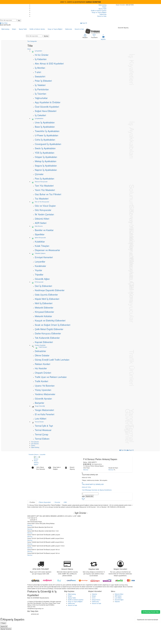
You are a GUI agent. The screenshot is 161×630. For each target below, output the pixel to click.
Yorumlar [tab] (57, 502)
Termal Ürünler (39, 422)
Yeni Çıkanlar (35, 442)
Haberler (94, 594)
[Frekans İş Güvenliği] (92, 31)
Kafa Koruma (39, 226)
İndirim (33, 445)
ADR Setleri (118, 596)
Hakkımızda (103, 14)
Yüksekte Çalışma (40, 253)
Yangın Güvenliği (40, 406)
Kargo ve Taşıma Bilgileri (99, 12)
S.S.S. (94, 598)
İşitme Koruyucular (40, 237)
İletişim (104, 7)
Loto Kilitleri (118, 598)
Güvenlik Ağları (119, 600)
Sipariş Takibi (102, 9)
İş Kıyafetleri (38, 51)
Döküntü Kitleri (119, 594)
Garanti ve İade (101, 16)
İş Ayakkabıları (39, 118)
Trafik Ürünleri (43, 347)
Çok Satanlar (35, 444)
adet (83, 496)
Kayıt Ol (84, 23)
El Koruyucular (39, 282)
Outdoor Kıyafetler (40, 345)
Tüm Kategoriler (32, 41)
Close (29, 49)
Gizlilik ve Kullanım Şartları (98, 10)
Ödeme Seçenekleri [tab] (45, 502)
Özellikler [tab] (32, 502)
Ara (19, 20)
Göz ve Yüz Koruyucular (42, 202)
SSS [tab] (65, 502)
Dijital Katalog (35, 447)
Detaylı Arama (96, 600)
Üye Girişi (4, 23)
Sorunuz (85, 470)
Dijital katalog (102, 5)
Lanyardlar (42, 454)
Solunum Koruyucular (41, 182)
